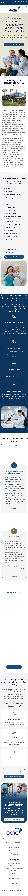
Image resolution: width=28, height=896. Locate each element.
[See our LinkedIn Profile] (5, 2)
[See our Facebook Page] (1, 2)
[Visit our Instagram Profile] (14, 854)
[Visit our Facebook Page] (10, 854)
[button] (26, 7)
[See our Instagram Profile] (3, 2)
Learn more (14, 508)
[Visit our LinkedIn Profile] (17, 854)
